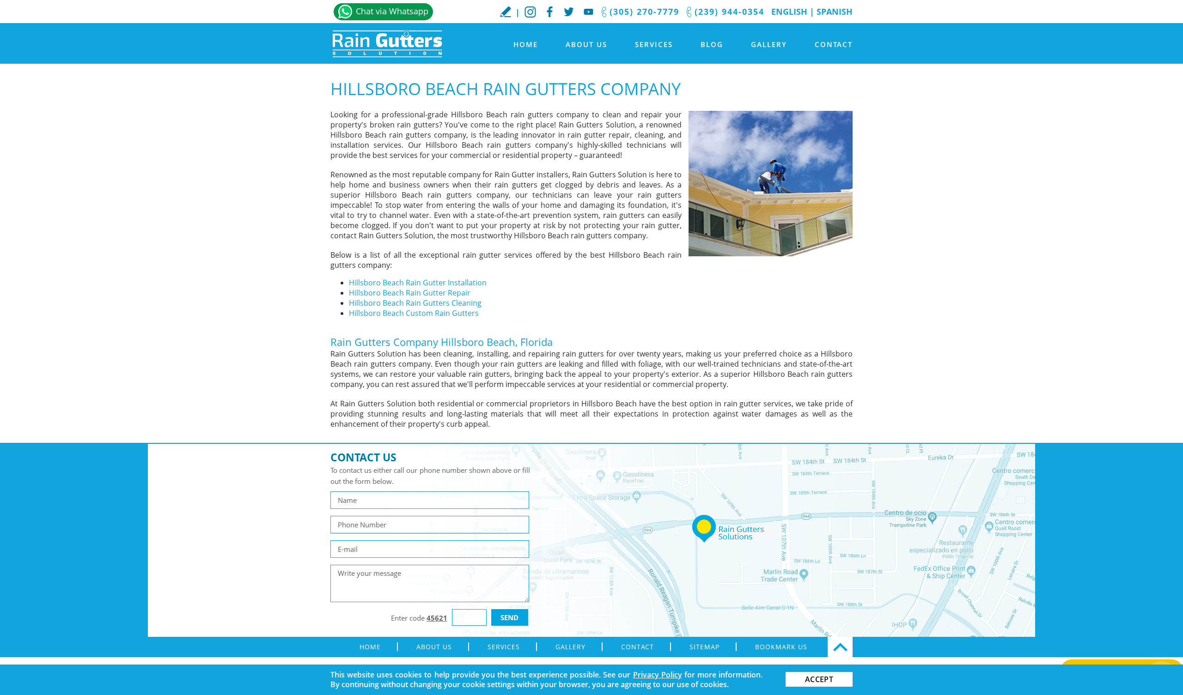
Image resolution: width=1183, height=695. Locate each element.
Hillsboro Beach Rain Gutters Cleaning (415, 303)
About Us (586, 44)
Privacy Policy (657, 675)
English (789, 11)
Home (525, 44)
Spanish (835, 11)
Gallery (769, 44)
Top (840, 647)
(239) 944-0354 (729, 11)
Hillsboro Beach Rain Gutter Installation (418, 283)
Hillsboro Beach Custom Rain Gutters (414, 313)
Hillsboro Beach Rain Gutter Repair (409, 293)
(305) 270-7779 (644, 11)
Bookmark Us (781, 646)
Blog (712, 44)
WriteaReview (505, 11)
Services (654, 44)
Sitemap (704, 646)
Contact (834, 44)
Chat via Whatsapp (392, 11)
